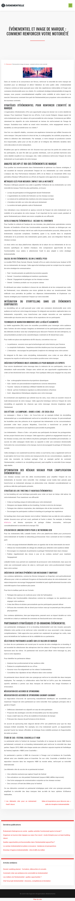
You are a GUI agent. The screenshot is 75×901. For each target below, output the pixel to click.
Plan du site (37, 899)
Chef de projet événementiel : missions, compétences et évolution (27, 881)
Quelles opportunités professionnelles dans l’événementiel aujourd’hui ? (29, 842)
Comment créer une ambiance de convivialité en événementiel (25, 873)
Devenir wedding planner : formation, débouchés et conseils (24, 869)
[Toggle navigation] (70, 5)
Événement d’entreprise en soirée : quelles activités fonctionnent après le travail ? (32, 831)
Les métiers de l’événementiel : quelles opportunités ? (22, 877)
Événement (9, 64)
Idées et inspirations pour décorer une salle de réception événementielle (55, 802)
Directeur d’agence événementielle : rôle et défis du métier (24, 850)
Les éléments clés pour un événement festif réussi (21, 802)
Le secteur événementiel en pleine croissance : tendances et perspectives (29, 846)
